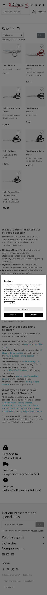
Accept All (13, 315)
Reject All (34, 315)
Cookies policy (9, 303)
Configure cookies (23, 309)
